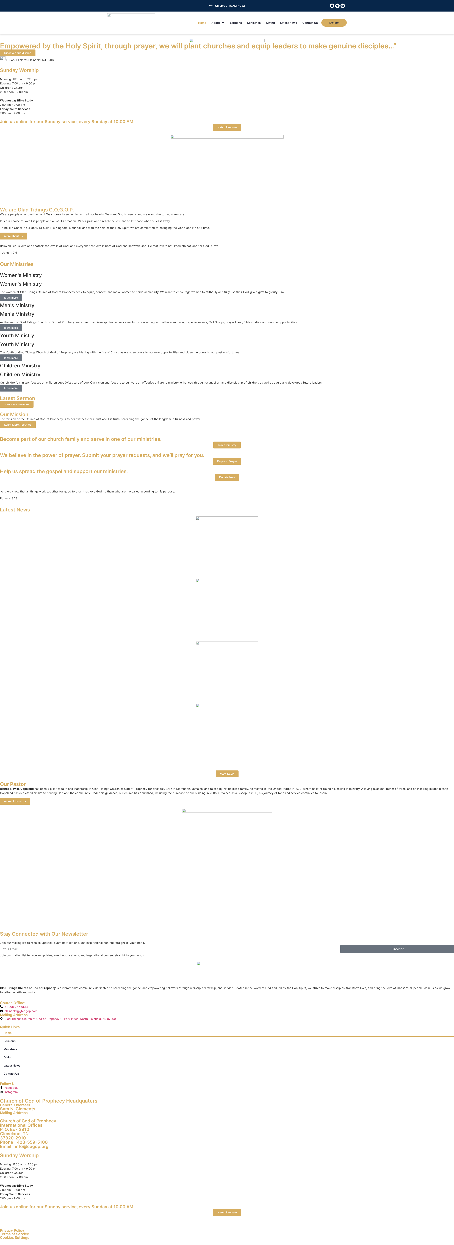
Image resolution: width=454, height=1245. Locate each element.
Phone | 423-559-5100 (24, 1142)
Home (202, 22)
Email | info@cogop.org (24, 1146)
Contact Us (310, 22)
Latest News (288, 22)
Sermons (236, 22)
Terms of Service (14, 1234)
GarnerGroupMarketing (142, 1222)
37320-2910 (13, 1138)
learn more (11, 297)
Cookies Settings (14, 1237)
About (215, 22)
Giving (270, 22)
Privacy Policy (12, 1230)
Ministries (254, 22)
